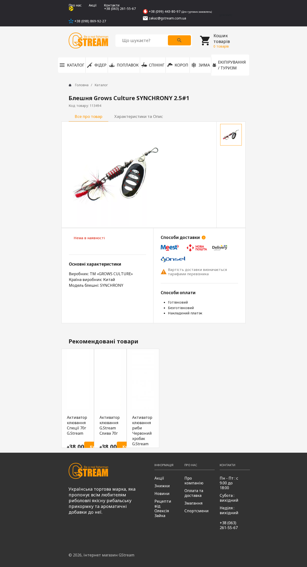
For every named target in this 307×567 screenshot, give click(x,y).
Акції (93, 5)
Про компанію (193, 480)
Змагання (193, 503)
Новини (162, 493)
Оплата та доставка (193, 493)
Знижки (162, 485)
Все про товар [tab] (88, 116)
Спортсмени (196, 510)
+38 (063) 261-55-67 (229, 525)
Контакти (111, 5)
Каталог (101, 85)
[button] (71, 65)
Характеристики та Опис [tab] (138, 116)
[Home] (70, 85)
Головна (82, 85)
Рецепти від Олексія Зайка (162, 508)
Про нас (75, 5)
